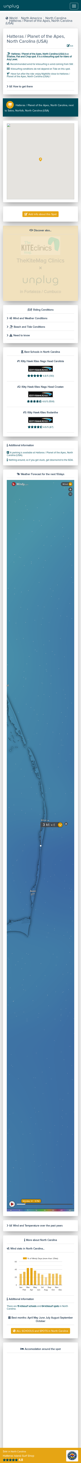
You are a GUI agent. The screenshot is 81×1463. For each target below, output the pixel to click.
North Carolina (55, 18)
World (13, 18)
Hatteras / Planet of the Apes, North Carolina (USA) (39, 22)
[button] (40, 159)
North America (31, 18)
